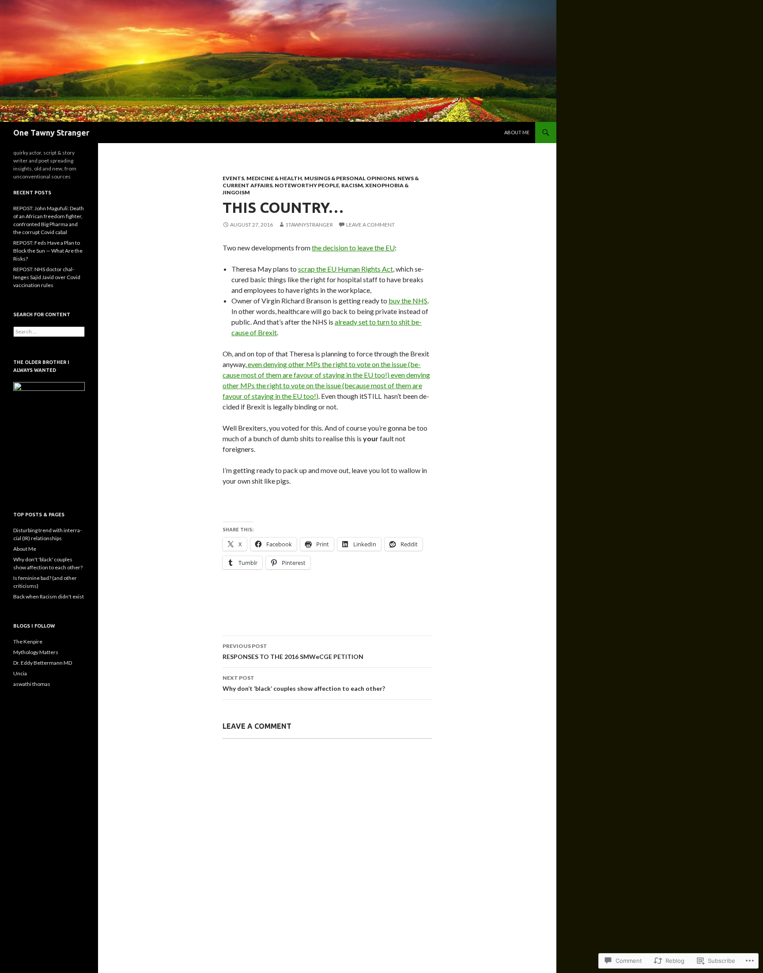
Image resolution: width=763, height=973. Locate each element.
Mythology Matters (35, 652)
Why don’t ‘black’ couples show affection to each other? (304, 683)
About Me (516, 132)
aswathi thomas (31, 684)
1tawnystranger (309, 224)
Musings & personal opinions (349, 178)
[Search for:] (49, 331)
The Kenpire (27, 641)
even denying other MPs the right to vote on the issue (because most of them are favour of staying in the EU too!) (326, 385)
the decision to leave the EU (353, 247)
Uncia (20, 673)
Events (233, 178)
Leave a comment (370, 224)
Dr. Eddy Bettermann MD (42, 662)
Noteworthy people (307, 185)
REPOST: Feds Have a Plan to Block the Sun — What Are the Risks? (48, 250)
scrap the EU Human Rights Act (345, 269)
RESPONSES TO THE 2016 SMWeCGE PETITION (293, 651)
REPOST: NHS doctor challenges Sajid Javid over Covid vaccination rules (46, 277)
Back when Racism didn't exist (48, 596)
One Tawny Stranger (51, 132)
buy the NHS (408, 300)
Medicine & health (274, 178)
